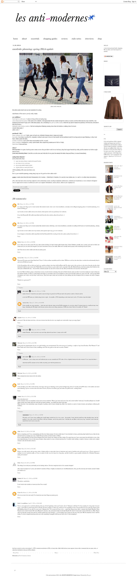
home (15, 39)
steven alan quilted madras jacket (24, 165)
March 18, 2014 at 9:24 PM (27, 384)
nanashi (20, 317)
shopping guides (50, 39)
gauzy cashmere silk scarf (18, 135)
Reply (19, 217)
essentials (35, 39)
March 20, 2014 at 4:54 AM (28, 448)
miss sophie (25, 291)
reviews (64, 39)
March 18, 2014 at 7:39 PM (38, 329)
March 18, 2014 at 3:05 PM (28, 242)
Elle (18, 204)
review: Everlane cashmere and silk (118, 187)
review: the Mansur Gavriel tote (118, 207)
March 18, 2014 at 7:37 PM (38, 291)
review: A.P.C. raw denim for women (117, 258)
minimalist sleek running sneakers (21, 126)
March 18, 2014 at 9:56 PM (38, 356)
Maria (19, 242)
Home (56, 552)
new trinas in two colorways (23, 163)
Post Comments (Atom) (25, 555)
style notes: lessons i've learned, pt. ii (117, 227)
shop (100, 39)
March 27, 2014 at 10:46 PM (37, 302)
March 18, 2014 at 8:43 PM (29, 373)
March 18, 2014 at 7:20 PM (29, 317)
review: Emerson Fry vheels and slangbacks (118, 197)
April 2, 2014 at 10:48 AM (35, 503)
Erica (19, 463)
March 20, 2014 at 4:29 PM (28, 463)
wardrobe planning (25, 188)
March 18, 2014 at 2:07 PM (27, 223)
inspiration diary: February (118, 247)
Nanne (19, 449)
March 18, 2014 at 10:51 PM (29, 396)
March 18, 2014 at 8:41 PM (29, 343)
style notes (76, 39)
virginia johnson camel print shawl (24, 167)
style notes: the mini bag (117, 237)
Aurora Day (21, 258)
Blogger (89, 575)
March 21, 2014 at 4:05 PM (30, 478)
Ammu (19, 396)
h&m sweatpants (16, 142)
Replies (21, 287)
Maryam (20, 343)
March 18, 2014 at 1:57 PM (27, 204)
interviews (89, 39)
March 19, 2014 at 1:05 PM (36, 415)
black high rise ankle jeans (19, 119)
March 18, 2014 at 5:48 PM (31, 257)
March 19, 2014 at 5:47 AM (28, 431)
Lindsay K (20, 478)
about (24, 39)
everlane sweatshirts (17, 140)
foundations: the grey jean (118, 176)
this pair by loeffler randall (56, 122)
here (76, 177)
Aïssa (19, 431)
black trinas (15, 144)
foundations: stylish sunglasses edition (118, 217)
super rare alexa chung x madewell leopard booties (28, 161)
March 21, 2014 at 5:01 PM (30, 492)
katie (19, 384)
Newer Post (16, 552)
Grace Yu (20, 492)
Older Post (96, 552)
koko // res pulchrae (23, 503)
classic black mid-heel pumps (19, 120)
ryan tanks (15, 137)
